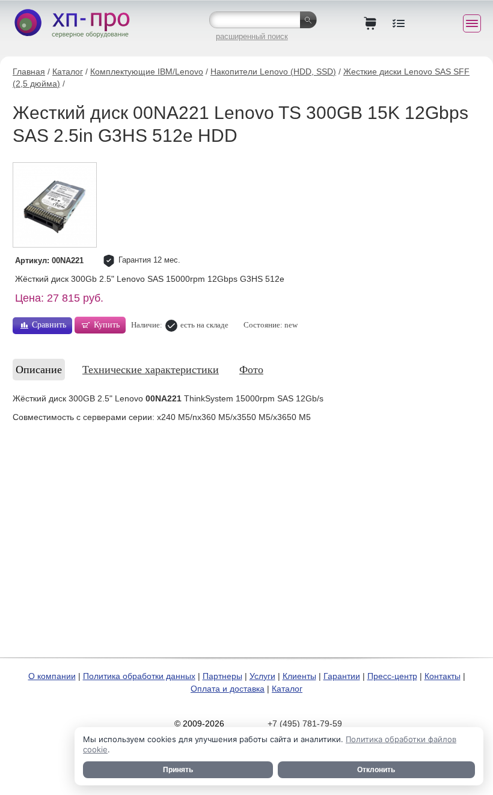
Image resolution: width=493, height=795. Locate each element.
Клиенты (299, 676)
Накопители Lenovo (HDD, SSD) (273, 71)
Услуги (262, 676)
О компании (52, 676)
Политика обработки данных (139, 676)
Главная (29, 71)
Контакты (442, 676)
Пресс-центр (392, 676)
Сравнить (49, 324)
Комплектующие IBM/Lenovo (146, 71)
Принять (178, 770)
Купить (107, 324)
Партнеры (222, 676)
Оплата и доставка (228, 688)
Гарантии (341, 676)
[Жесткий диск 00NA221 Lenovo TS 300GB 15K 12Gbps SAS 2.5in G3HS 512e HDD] (54, 205)
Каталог (67, 71)
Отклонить (376, 770)
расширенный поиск (252, 36)
